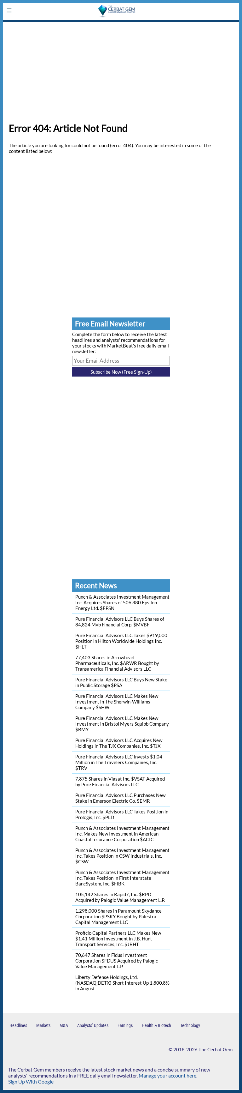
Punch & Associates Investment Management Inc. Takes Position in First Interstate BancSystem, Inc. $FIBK (122, 877)
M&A (64, 1025)
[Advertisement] (121, 69)
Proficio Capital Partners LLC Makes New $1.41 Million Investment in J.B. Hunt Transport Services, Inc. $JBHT (118, 938)
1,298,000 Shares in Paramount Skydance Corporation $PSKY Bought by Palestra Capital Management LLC (118, 916)
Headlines (18, 1025)
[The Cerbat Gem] (49, 26)
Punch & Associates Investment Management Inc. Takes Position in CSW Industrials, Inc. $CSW (122, 855)
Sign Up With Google (31, 1081)
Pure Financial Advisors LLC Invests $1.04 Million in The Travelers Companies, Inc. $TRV (118, 762)
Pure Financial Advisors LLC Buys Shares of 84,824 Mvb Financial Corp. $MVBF (119, 621)
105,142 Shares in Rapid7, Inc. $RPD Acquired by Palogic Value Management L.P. (120, 897)
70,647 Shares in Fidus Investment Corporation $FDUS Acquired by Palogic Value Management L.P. (116, 960)
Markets (43, 1025)
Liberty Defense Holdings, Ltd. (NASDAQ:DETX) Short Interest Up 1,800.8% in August (122, 982)
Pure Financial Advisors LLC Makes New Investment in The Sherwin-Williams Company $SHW (116, 701)
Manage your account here (167, 1075)
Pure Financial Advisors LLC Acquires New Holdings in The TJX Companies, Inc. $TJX (118, 743)
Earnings (125, 1025)
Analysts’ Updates (92, 1025)
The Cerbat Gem (216, 1049)
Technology (190, 1025)
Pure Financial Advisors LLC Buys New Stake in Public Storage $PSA (121, 682)
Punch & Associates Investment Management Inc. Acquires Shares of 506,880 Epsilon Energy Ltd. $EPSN (122, 602)
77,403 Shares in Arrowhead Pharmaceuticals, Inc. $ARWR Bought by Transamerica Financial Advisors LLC (117, 663)
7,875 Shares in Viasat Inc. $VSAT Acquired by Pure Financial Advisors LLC (120, 781)
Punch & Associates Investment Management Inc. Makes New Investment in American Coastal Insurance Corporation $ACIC (122, 833)
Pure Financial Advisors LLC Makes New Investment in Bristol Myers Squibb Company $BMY (122, 723)
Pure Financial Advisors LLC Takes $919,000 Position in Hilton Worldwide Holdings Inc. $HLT (121, 640)
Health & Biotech (156, 1025)
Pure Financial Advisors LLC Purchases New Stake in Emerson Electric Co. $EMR (120, 798)
